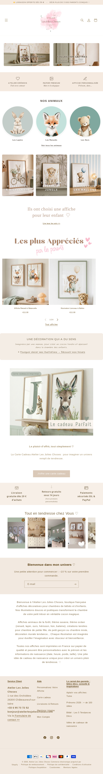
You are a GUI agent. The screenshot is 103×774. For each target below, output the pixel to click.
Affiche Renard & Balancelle (25, 308)
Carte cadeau (44, 697)
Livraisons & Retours (48, 704)
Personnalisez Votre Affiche (47, 689)
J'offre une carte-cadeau (51, 473)
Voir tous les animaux (51, 145)
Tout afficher (51, 324)
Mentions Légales (46, 710)
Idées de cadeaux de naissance (77, 724)
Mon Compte (43, 717)
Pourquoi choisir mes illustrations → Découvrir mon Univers (52, 352)
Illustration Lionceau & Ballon (72, 308)
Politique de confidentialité (58, 765)
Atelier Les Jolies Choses (39, 762)
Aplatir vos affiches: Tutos (76, 694)
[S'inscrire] (75, 584)
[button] (6, 20)
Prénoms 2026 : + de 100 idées (79, 704)
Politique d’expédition (37, 767)
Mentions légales (70, 767)
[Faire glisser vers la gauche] (45, 319)
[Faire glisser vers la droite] (57, 319)
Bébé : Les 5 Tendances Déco (78, 714)
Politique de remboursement (32, 765)
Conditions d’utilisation (81, 765)
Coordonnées (55, 767)
